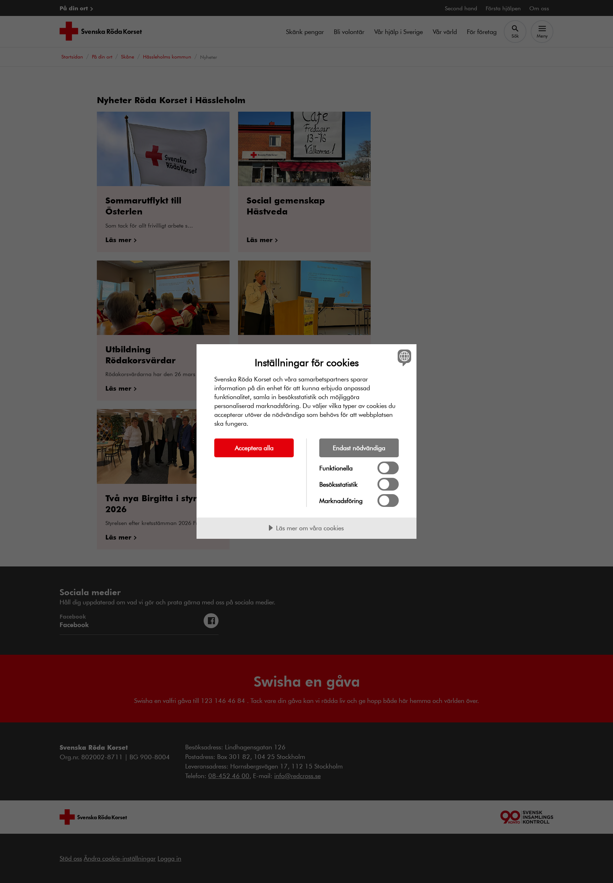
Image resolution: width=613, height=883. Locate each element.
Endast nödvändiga (359, 447)
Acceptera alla (254, 447)
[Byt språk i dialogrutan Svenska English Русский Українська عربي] (403, 357)
